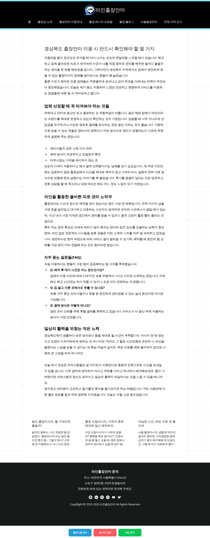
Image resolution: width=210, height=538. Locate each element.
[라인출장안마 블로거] (90, 497)
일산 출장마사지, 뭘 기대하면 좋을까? (51, 423)
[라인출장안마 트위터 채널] (119, 497)
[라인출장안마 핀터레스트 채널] (108, 497)
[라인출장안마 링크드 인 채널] (96, 497)
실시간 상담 (105, 532)
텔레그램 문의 (80, 532)
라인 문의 (130, 532)
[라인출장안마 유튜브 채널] (113, 497)
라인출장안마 (110, 10)
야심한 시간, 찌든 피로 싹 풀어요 (157, 423)
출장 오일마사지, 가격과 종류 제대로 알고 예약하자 (104, 423)
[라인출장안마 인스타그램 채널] (102, 497)
